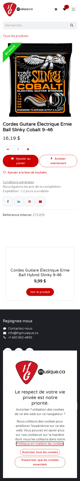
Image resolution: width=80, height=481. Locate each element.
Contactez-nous (20, 328)
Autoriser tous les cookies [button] (40, 452)
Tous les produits (15, 36)
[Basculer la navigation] (73, 9)
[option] (40, 265)
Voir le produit (40, 292)
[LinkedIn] (18, 201)
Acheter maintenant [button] (58, 161)
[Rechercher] (71, 25)
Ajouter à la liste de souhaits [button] (27, 172)
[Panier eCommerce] (55, 9)
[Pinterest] (29, 201)
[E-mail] (40, 201)
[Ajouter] (28, 149)
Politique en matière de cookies (39, 444)
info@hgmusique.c (22, 333)
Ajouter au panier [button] (23, 161)
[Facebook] (7, 201)
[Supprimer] (8, 149)
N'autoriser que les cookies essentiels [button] (40, 462)
